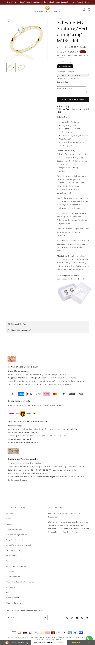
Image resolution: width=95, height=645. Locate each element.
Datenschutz (11, 561)
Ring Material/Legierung (16, 566)
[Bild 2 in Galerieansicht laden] (21, 67)
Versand (71, 55)
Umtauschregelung (14, 529)
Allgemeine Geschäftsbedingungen (20, 582)
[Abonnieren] (44, 617)
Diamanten (10, 571)
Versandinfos (11, 556)
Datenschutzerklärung (66, 637)
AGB (77, 637)
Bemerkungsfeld (64, 88)
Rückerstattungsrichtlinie (17, 535)
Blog (7, 592)
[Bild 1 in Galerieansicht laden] (11, 67)
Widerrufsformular (14, 603)
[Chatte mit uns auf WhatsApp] (89, 639)
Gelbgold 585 (65, 66)
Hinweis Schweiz (13, 577)
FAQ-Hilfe (10, 513)
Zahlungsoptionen (13, 550)
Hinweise (61, 643)
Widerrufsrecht (12, 598)
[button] (47, 324)
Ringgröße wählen (65, 72)
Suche (8, 519)
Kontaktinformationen (53, 639)
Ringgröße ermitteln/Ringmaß (18, 545)
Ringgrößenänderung (14, 540)
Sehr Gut (52, 643)
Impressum (10, 587)
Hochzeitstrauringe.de (21, 637)
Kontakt (9, 524)
